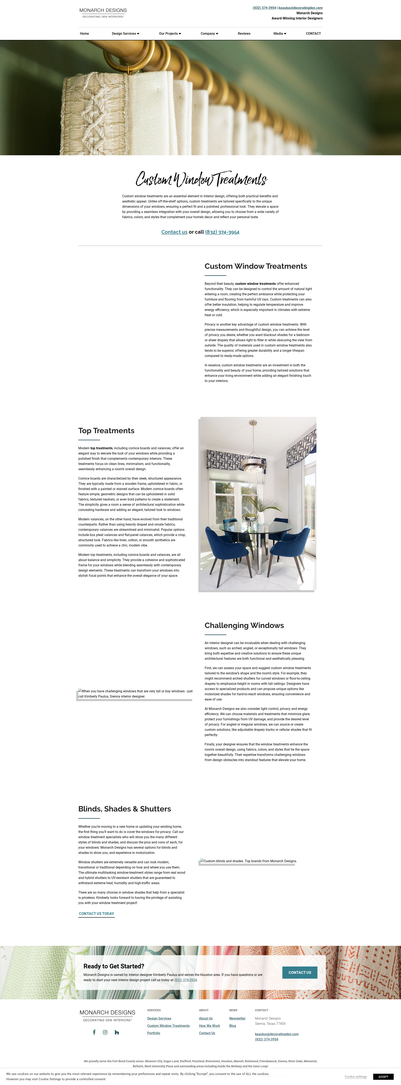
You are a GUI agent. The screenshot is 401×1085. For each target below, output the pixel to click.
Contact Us (207, 1033)
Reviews (244, 34)
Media (278, 34)
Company (208, 34)
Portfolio (153, 1033)
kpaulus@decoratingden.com (301, 8)
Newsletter (237, 1018)
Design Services (124, 34)
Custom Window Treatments (168, 1026)
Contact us (174, 232)
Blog (232, 1026)
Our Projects (168, 34)
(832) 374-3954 (264, 8)
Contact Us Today (96, 913)
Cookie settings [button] (356, 1077)
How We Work (209, 1026)
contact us (300, 972)
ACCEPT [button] (383, 1076)
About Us (206, 1018)
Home (84, 34)
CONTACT (313, 34)
